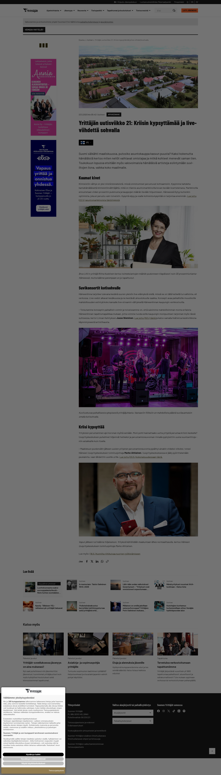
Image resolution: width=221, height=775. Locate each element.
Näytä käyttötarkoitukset (33, 763)
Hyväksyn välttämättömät (33, 759)
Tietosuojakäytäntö (56, 771)
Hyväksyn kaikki (33, 754)
